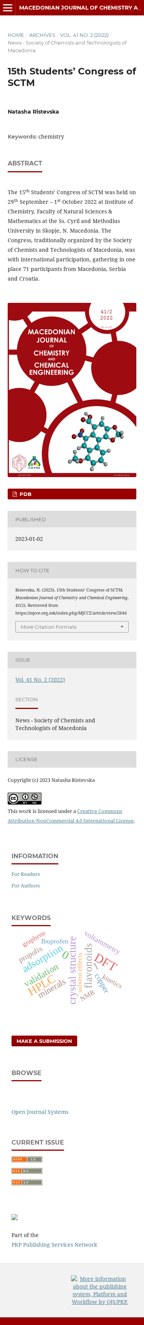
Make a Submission (44, 1041)
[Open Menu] (7, 7)
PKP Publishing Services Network (54, 1244)
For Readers (26, 874)
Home (16, 35)
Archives (42, 35)
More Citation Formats (48, 627)
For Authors (26, 885)
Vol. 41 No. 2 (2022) (84, 35)
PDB (24, 494)
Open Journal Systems (40, 1111)
